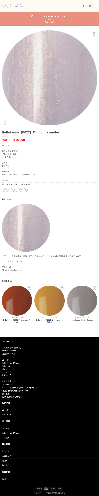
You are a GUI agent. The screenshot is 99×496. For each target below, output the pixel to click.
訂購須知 (6, 438)
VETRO (5, 410)
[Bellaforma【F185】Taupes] (82, 301)
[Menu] (95, 6)
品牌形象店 (6, 456)
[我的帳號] (83, 6)
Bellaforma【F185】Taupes (82, 320)
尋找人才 (6, 465)
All (66, 16)
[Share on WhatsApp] (4, 190)
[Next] (97, 306)
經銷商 (5, 461)
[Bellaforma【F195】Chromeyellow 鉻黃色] (49, 301)
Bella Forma (7, 415)
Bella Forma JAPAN (50, 16)
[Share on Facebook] (8, 190)
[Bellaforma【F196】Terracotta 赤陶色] (17, 301)
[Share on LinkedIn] (26, 190)
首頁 (33, 16)
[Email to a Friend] (17, 190)
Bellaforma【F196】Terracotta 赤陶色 (16, 321)
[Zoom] (5, 122)
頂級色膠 (27, 184)
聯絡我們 (6, 479)
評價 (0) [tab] (9, 199)
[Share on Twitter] (13, 190)
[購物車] (89, 6)
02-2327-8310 (8, 385)
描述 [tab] (3, 199)
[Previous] (2, 306)
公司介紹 (6, 451)
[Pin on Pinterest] (21, 190)
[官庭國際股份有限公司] (14, 6)
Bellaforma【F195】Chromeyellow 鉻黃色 (49, 321)
